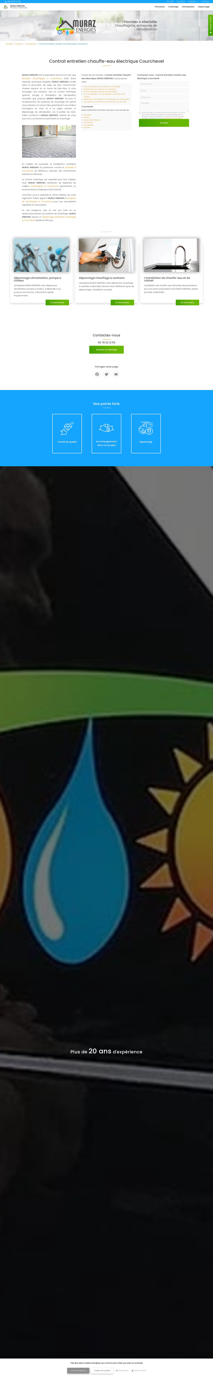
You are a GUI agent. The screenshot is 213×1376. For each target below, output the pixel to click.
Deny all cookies (102, 1370)
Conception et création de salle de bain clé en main (104, 102)
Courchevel (30, 44)
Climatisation (188, 6)
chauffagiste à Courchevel (44, 186)
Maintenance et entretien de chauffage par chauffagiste (106, 99)
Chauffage (173, 6)
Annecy (86, 117)
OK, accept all (79, 1370)
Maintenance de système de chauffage (99, 89)
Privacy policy (140, 1370)
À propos (181, 1)
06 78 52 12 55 (14, 1)
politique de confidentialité (172, 118)
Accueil (170, 1)
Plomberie (160, 6)
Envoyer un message (106, 349)
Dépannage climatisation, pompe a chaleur (37, 279)
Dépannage (203, 6)
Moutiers (86, 127)
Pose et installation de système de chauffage (101, 87)
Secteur (18, 44)
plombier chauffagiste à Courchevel (42, 78)
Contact (205, 1)
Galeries (192, 1)
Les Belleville (88, 125)
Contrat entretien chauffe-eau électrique (100, 92)
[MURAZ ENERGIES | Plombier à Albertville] (6, 7)
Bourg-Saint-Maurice (91, 120)
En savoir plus (57, 302)
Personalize (123, 1370)
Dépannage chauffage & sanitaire (101, 278)
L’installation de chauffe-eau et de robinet (167, 279)
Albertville (87, 115)
